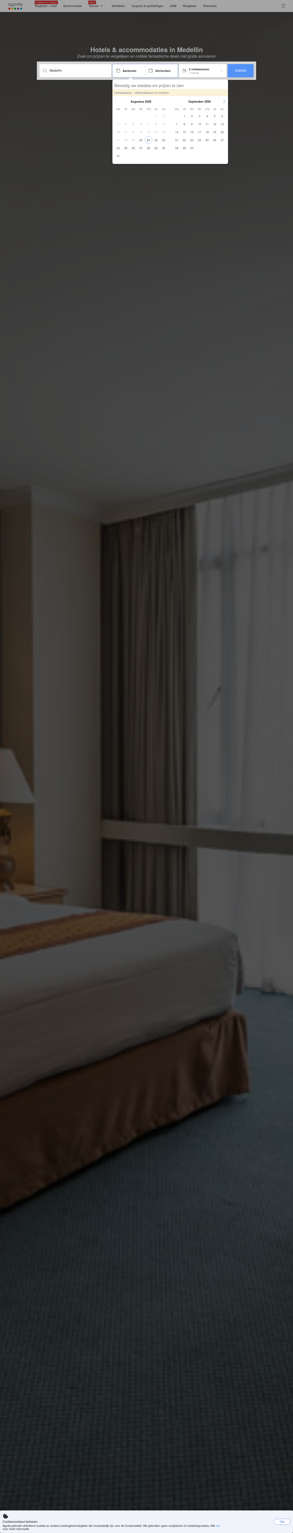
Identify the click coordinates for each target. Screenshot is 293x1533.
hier (218, 1526)
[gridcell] (156, 116)
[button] (116, 101)
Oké (282, 1521)
